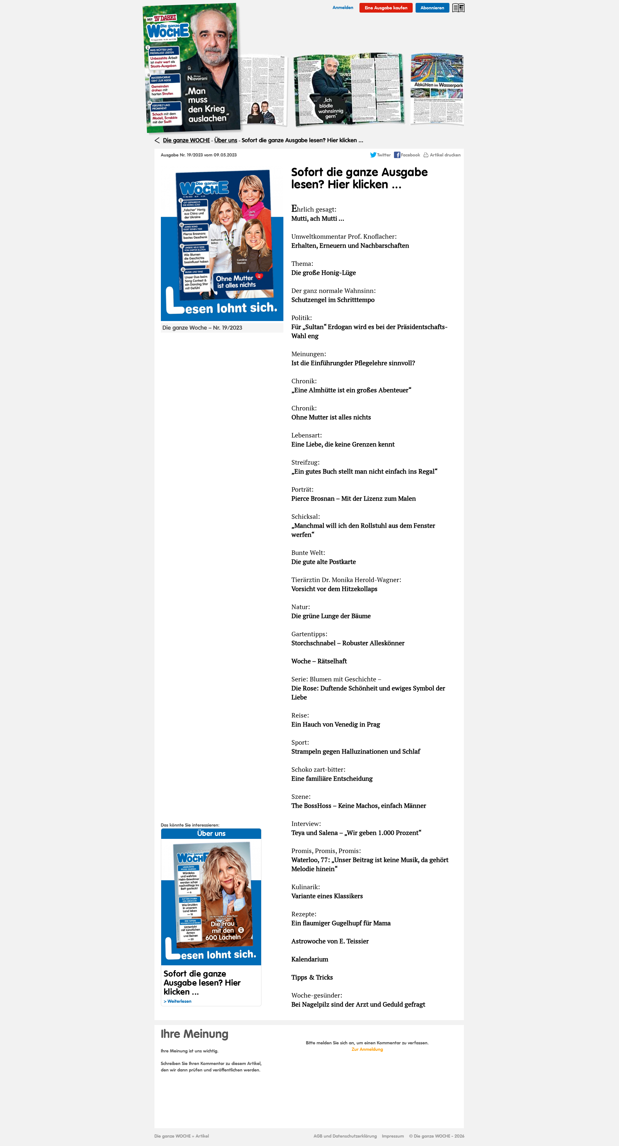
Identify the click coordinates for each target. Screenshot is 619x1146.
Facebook (410, 155)
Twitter (384, 155)
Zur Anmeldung (367, 1049)
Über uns (225, 140)
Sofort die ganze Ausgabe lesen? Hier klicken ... (302, 140)
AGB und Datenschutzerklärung (345, 1136)
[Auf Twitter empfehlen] (373, 156)
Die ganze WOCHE (186, 140)
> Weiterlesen (178, 1001)
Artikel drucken (445, 155)
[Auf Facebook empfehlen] (397, 156)
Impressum (393, 1136)
